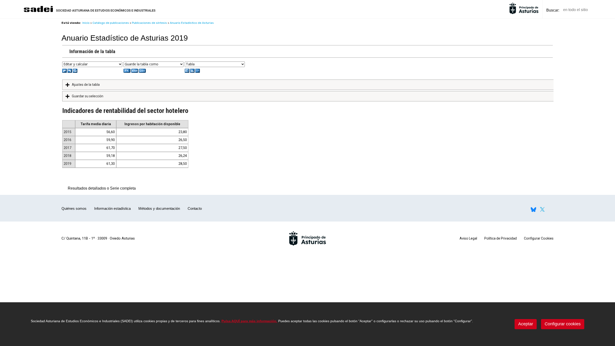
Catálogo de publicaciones (110, 23)
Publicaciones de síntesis (149, 23)
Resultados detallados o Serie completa (100, 188)
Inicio (86, 23)
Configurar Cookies (539, 238)
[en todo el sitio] (600, 10)
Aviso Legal (468, 238)
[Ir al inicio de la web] (38, 11)
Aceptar (525, 323)
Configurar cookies (563, 323)
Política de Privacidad (500, 238)
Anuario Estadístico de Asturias (192, 23)
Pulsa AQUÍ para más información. (249, 321)
